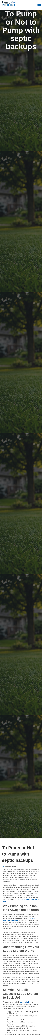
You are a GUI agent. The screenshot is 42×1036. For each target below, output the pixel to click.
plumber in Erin (25, 1002)
